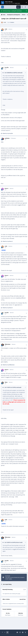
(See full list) (23, 599)
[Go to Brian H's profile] (2, 189)
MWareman (7, 344)
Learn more (2, 2)
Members (14, 138)
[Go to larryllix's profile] (2, 68)
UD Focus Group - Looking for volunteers (12, 11)
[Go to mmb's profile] (2, 22)
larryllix (7, 67)
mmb (5, 22)
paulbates (7, 138)
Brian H (6, 188)
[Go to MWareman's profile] (2, 345)
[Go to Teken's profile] (2, 383)
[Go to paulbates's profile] (2, 139)
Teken (6, 382)
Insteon (12, 22)
